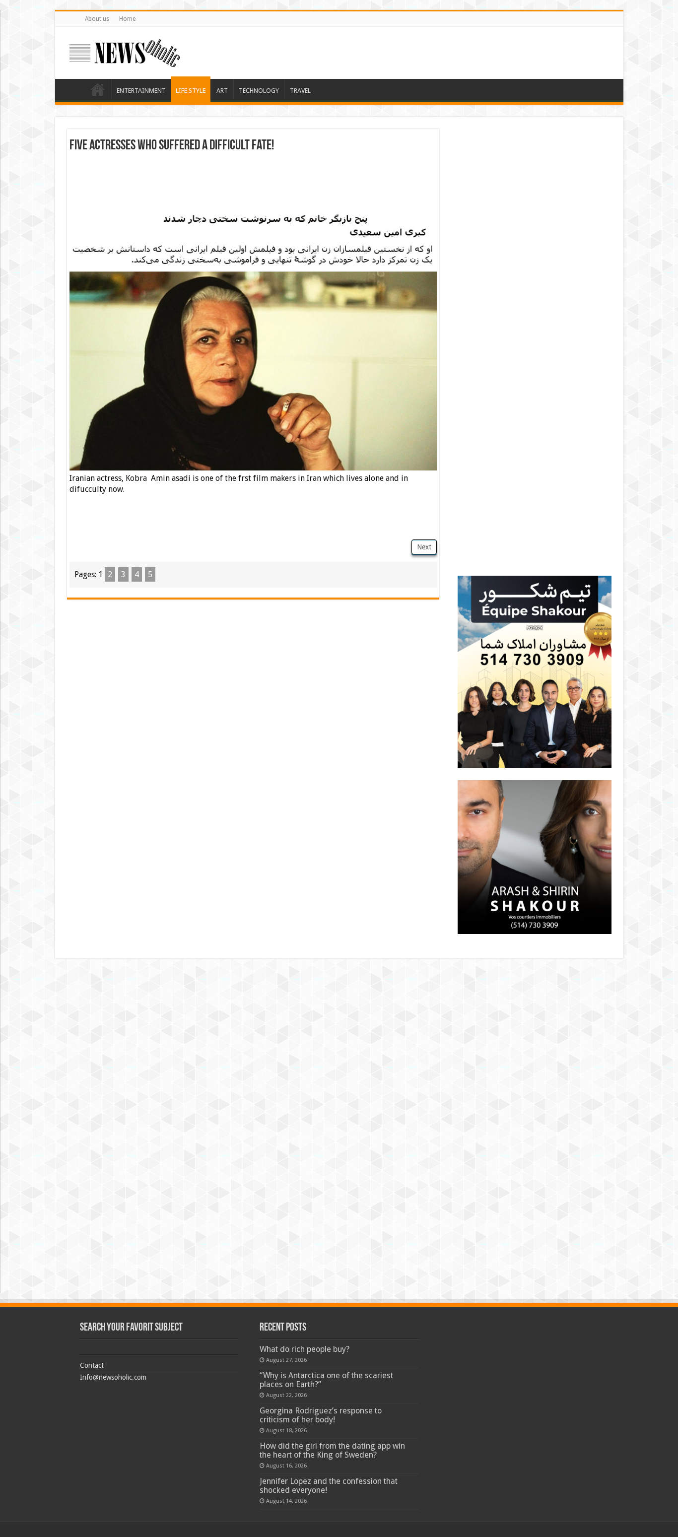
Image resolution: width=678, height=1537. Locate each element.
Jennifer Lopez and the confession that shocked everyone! (329, 1485)
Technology (259, 90)
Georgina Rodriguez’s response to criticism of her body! (321, 1415)
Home (127, 18)
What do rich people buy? (304, 1349)
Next (424, 547)
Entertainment (141, 90)
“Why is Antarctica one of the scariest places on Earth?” (326, 1380)
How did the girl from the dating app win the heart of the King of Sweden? (332, 1450)
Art (222, 90)
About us (97, 18)
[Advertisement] (253, 180)
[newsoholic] (125, 51)
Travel (300, 90)
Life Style (190, 90)
